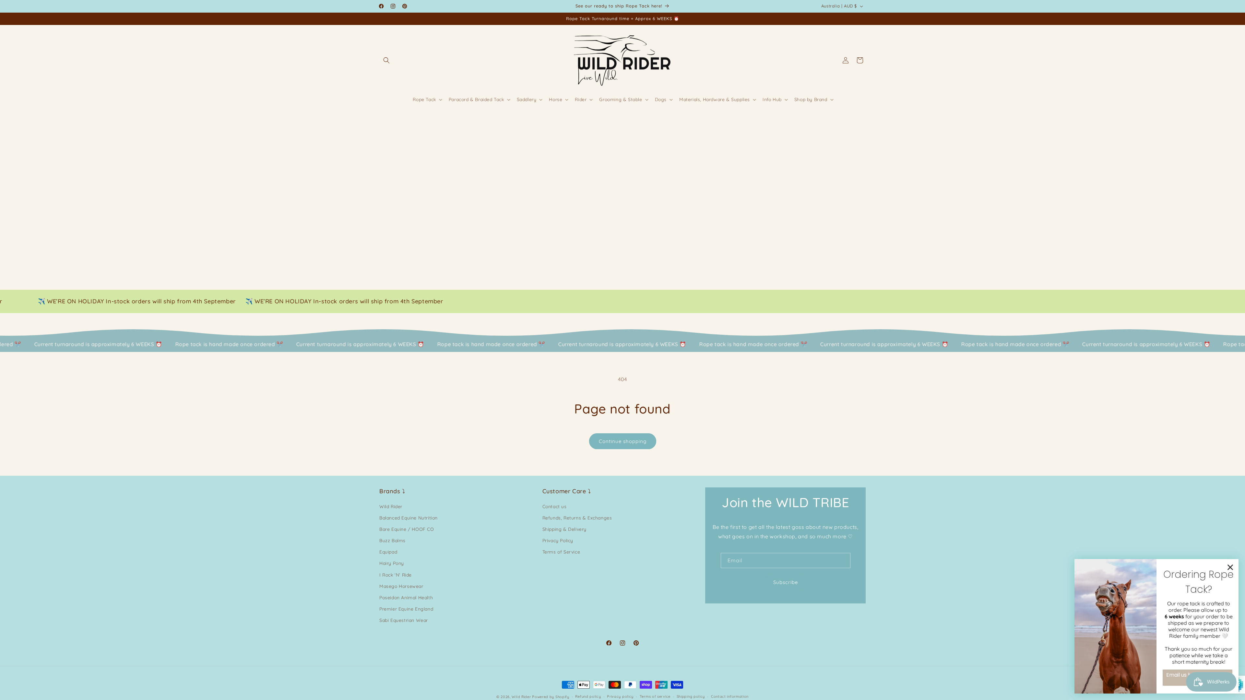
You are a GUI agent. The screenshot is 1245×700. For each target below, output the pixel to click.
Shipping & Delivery (564, 529)
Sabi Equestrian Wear (403, 620)
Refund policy (588, 696)
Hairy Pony (391, 563)
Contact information (730, 696)
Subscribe (785, 582)
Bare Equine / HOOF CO (406, 529)
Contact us (554, 506)
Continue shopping (622, 441)
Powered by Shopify (550, 696)
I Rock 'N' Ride (395, 575)
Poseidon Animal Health (406, 598)
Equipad (388, 552)
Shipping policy (691, 696)
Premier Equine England (406, 609)
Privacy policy (620, 696)
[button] (386, 60)
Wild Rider (390, 506)
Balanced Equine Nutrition (408, 518)
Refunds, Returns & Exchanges (577, 518)
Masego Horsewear (401, 586)
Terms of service (655, 696)
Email (735, 560)
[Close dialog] (1230, 567)
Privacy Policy (557, 540)
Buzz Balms (392, 540)
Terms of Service (561, 552)
